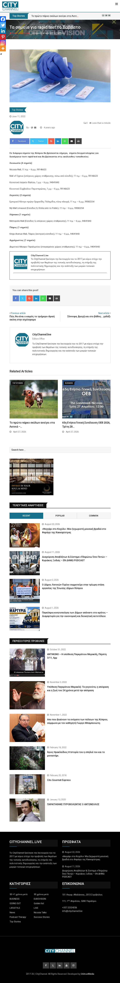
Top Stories (24, 33)
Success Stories (42, 917)
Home (14, 33)
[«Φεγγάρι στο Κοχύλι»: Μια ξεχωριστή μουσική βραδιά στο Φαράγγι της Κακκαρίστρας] (25, 535)
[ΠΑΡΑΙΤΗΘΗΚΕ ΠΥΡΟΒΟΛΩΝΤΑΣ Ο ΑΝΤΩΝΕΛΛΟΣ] (27, 810)
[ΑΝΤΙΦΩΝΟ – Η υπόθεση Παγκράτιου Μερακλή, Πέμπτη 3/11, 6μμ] (27, 663)
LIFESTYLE (15, 908)
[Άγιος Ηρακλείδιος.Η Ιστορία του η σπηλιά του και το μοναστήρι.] (27, 758)
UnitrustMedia (87, 974)
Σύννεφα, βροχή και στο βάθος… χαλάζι (88, 316)
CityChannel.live (41, 334)
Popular (60, 516)
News (12, 912)
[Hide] (1, 54)
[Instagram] (3, 42)
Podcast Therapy (18, 917)
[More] (3, 48)
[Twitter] (3, 25)
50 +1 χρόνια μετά (18, 894)
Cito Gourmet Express (59, 780)
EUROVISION (40, 899)
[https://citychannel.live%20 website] (32, 127)
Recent (26, 516)
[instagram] (15, 278)
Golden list (39, 903)
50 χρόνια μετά (41, 894)
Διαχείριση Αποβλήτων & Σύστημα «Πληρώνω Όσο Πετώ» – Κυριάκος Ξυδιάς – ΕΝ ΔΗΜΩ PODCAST (84, 873)
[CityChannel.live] (35, 127)
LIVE (36, 908)
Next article (103, 313)
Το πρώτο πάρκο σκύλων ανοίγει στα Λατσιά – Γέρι (58, 16)
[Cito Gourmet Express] (27, 784)
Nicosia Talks (40, 912)
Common (93, 516)
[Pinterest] (3, 37)
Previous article (18, 313)
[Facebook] (3, 19)
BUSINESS (14, 899)
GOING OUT (15, 903)
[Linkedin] (3, 31)
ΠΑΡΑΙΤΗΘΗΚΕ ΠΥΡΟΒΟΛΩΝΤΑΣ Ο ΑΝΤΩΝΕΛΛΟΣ (73, 804)
